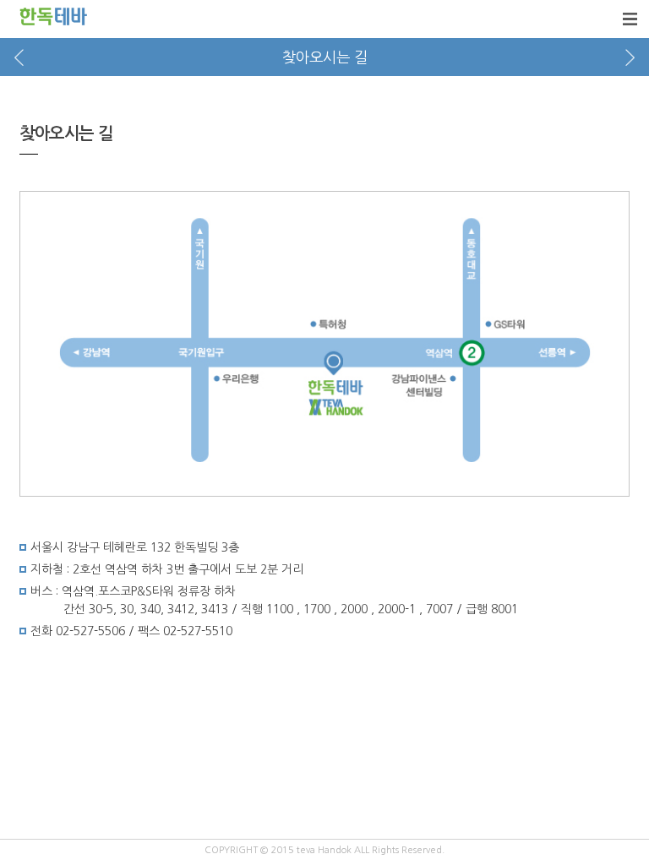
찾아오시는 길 (325, 57)
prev (19, 57)
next (630, 57)
